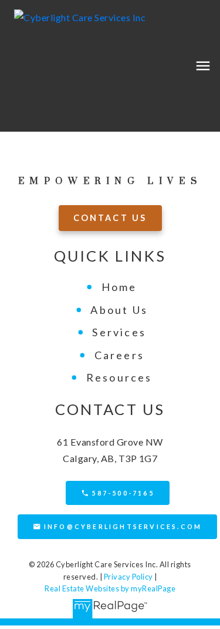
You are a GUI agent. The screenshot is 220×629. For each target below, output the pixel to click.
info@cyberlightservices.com (123, 526)
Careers (119, 355)
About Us (119, 309)
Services (119, 332)
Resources (119, 377)
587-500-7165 (123, 493)
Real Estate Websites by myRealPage (110, 588)
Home (119, 286)
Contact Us (110, 218)
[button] (110, 218)
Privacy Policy (128, 576)
